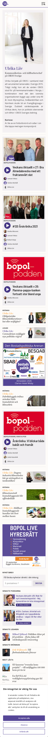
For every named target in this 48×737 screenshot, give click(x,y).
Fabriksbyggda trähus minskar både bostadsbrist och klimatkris (12, 399)
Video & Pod (21, 437)
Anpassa (24, 725)
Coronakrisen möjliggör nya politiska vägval (13, 334)
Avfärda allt (24, 731)
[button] (23, 605)
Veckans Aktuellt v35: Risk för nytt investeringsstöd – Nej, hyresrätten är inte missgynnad (30, 598)
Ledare (5, 328)
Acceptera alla (24, 718)
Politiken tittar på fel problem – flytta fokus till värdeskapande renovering (28, 637)
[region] (24, 711)
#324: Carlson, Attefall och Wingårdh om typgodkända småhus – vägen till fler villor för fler (29, 615)
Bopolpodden (10, 163)
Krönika (5, 310)
